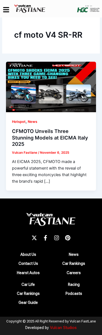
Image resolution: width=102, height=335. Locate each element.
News (32, 122)
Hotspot (19, 122)
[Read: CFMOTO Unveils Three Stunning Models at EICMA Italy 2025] (51, 86)
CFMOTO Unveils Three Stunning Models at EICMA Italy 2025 (50, 137)
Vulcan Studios (63, 327)
